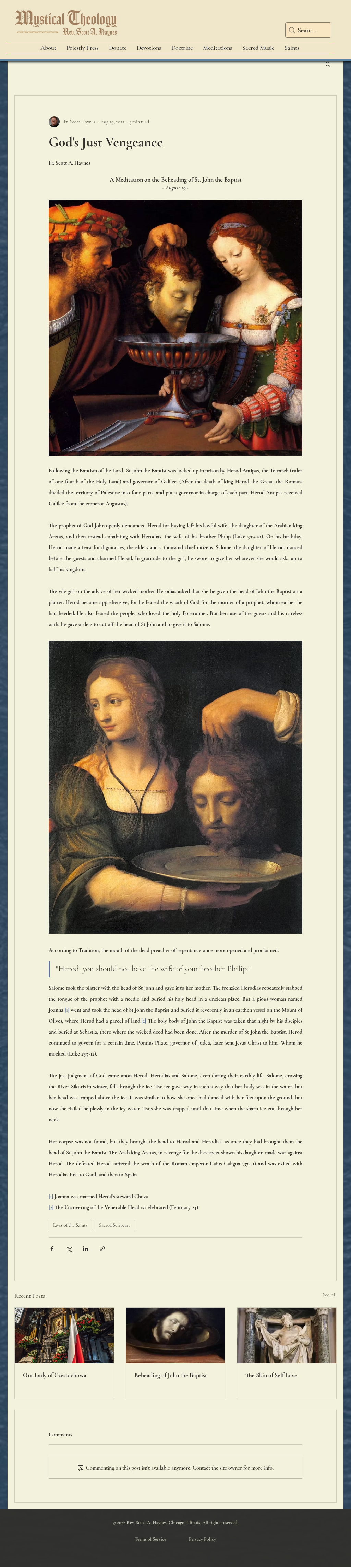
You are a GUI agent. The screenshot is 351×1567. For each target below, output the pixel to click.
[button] (328, 64)
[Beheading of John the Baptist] (175, 1335)
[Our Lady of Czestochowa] (64, 1335)
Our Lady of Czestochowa (54, 1375)
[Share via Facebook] (52, 1249)
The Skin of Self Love (271, 1375)
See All (330, 1295)
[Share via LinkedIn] (85, 1249)
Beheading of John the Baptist (170, 1375)
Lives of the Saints (70, 1225)
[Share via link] (102, 1249)
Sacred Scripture (115, 1225)
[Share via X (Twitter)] (68, 1249)
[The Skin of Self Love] (286, 1335)
